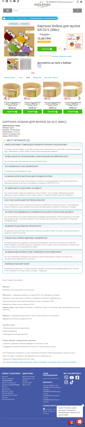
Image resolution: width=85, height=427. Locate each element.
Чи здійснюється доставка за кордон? (23, 188)
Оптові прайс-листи (8, 399)
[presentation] (6, 98)
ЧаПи (28, 77)
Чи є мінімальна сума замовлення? (21, 166)
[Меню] (7, 10)
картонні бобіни (12, 362)
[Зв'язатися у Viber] (72, 424)
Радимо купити (9, 77)
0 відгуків (55, 56)
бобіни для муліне (25, 362)
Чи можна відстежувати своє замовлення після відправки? (33, 252)
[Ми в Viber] (3, 1)
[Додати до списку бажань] (59, 49)
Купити (46, 49)
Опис (20, 77)
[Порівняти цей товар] (64, 49)
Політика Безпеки (7, 393)
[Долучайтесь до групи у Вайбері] (39, 66)
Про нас (4, 387)
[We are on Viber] (66, 379)
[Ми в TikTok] (18, 1)
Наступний (25, 23)
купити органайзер (69, 362)
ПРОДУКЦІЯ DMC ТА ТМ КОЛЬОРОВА (43, 18)
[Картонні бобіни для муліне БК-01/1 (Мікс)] (13, 64)
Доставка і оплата (7, 391)
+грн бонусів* (44, 42)
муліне (35, 362)
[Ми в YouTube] (14, 1)
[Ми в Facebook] (7, 1)
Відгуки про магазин (29, 376)
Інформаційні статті (28, 378)
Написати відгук (66, 56)
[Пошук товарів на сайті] (77, 10)
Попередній (13, 23)
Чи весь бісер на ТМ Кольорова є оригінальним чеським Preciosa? (36, 156)
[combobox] (42, 10)
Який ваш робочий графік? (17, 264)
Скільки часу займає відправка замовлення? (26, 238)
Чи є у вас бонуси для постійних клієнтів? (25, 200)
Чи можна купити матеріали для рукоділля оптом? (29, 176)
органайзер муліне (55, 362)
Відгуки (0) (37, 77)
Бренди (25, 380)
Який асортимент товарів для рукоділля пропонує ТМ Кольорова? (36, 145)
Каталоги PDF (27, 383)
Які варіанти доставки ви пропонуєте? (23, 226)
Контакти (5, 376)
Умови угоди (6, 389)
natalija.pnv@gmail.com (50, 385)
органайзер (43, 362)
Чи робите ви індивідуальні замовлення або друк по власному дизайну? (39, 212)
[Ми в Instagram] (11, 1)
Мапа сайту (26, 385)
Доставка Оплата (51, 77)
